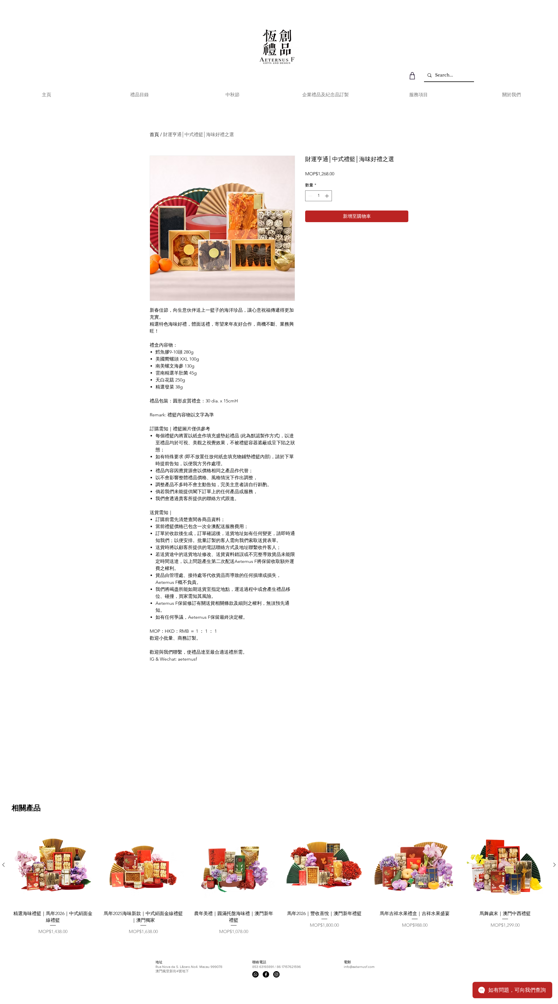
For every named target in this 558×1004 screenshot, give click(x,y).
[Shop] (412, 76)
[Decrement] (309, 196)
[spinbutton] (318, 196)
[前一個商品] (3, 864)
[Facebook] (266, 974)
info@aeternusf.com (359, 967)
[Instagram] (276, 974)
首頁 (154, 134)
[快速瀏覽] (53, 865)
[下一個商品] (554, 864)
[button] (139, 95)
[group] (279, 879)
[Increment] (327, 196)
